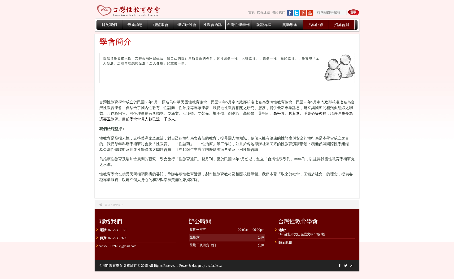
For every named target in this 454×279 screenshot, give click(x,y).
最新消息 (135, 25)
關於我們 (109, 25)
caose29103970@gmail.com (117, 246)
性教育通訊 (212, 25)
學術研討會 (186, 25)
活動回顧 (315, 25)
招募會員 (341, 25)
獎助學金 (289, 25)
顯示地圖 (285, 242)
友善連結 (263, 12)
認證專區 (264, 25)
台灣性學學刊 (238, 25)
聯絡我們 (278, 12)
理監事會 (160, 25)
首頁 (251, 12)
